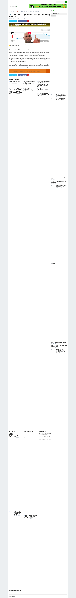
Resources (45, 1)
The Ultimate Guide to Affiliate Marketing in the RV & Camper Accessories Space (61, 17)
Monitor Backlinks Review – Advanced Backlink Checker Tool (30, 433)
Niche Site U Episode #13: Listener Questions (59, 342)
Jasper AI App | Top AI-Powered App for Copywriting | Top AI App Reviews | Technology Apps (15, 92)
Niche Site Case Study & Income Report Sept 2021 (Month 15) (33, 516)
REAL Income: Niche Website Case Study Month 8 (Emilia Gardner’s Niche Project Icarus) (18, 435)
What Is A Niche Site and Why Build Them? (18, 1)
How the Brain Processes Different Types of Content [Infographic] (15, 591)
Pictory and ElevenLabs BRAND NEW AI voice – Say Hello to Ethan (43, 85)
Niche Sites (14, 11)
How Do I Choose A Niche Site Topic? (35, 1)
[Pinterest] (28, 21)
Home (11, 11)
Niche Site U (13, 596)
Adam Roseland (11, 18)
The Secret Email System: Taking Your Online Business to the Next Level (17, 513)
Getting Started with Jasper (14, 83)
